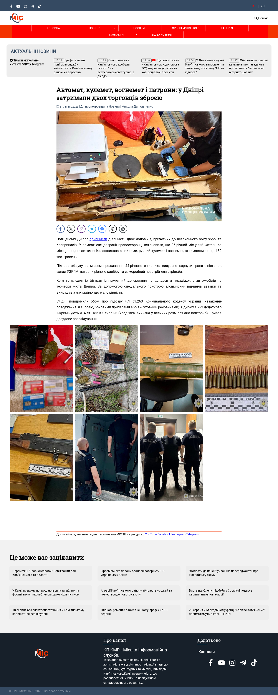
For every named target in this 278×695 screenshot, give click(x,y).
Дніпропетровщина (94, 106)
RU (263, 6)
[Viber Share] (81, 229)
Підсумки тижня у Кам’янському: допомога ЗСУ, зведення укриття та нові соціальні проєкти (160, 66)
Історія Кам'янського (184, 28)
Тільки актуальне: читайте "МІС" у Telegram (27, 62)
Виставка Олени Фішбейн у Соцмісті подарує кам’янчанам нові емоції (220, 592)
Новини (94, 28)
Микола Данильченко (137, 106)
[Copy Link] (123, 229)
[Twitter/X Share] (71, 229)
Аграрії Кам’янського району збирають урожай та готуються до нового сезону (136, 592)
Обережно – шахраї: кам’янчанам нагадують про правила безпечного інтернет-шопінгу (248, 66)
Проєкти (138, 28)
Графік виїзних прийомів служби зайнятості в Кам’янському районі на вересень (73, 66)
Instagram (178, 534)
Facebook (164, 534)
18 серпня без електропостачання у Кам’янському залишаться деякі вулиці (48, 612)
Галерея (227, 28)
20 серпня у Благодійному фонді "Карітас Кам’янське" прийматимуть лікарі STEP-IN (227, 612)
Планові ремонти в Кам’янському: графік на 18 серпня (134, 612)
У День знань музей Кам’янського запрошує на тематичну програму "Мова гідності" (204, 66)
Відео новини (162, 34)
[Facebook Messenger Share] (102, 229)
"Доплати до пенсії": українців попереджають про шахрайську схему (223, 573)
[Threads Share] (113, 229)
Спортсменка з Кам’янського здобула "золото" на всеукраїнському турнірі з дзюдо (116, 68)
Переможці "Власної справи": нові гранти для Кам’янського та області (44, 573)
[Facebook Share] (60, 229)
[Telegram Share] (92, 229)
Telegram (192, 534)
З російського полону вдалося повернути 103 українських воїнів (133, 573)
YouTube (151, 534)
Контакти (116, 34)
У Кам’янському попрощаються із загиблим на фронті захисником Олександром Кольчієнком (45, 592)
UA (253, 6)
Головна (53, 28)
